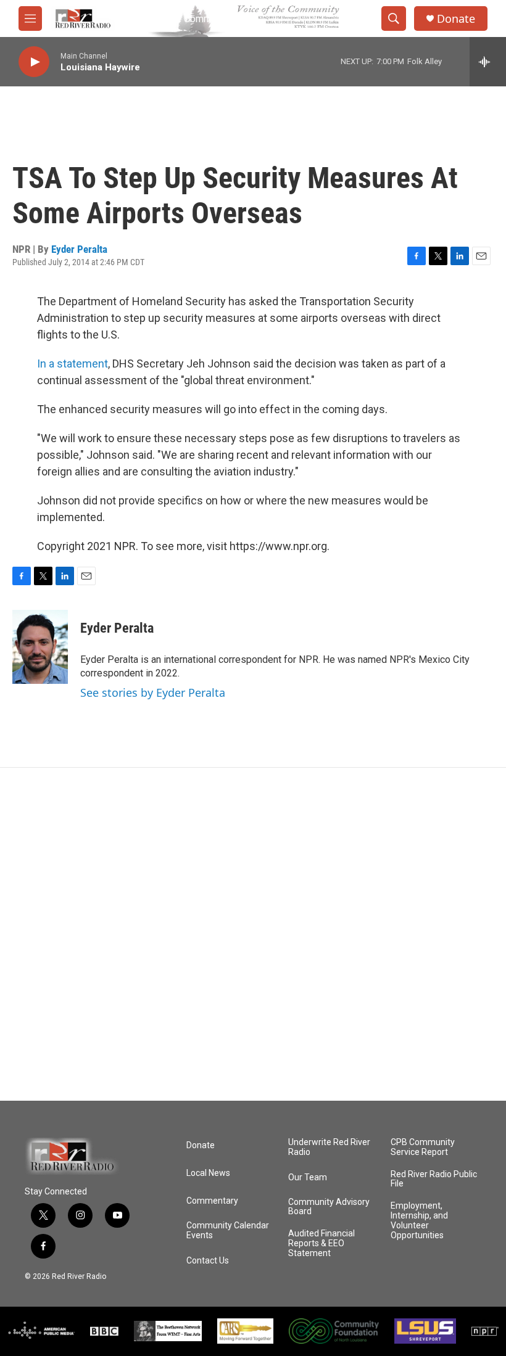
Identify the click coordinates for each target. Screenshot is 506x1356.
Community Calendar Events (227, 1230)
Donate (456, 18)
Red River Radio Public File (434, 1179)
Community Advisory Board (329, 1207)
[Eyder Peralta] (40, 647)
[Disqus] (253, 934)
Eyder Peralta (79, 249)
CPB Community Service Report (423, 1147)
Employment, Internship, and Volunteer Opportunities (419, 1220)
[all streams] (488, 61)
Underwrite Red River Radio (329, 1147)
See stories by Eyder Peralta (152, 692)
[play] (34, 62)
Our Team (307, 1177)
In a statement (72, 363)
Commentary (212, 1201)
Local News (208, 1173)
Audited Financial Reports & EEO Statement (321, 1243)
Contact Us (207, 1260)
